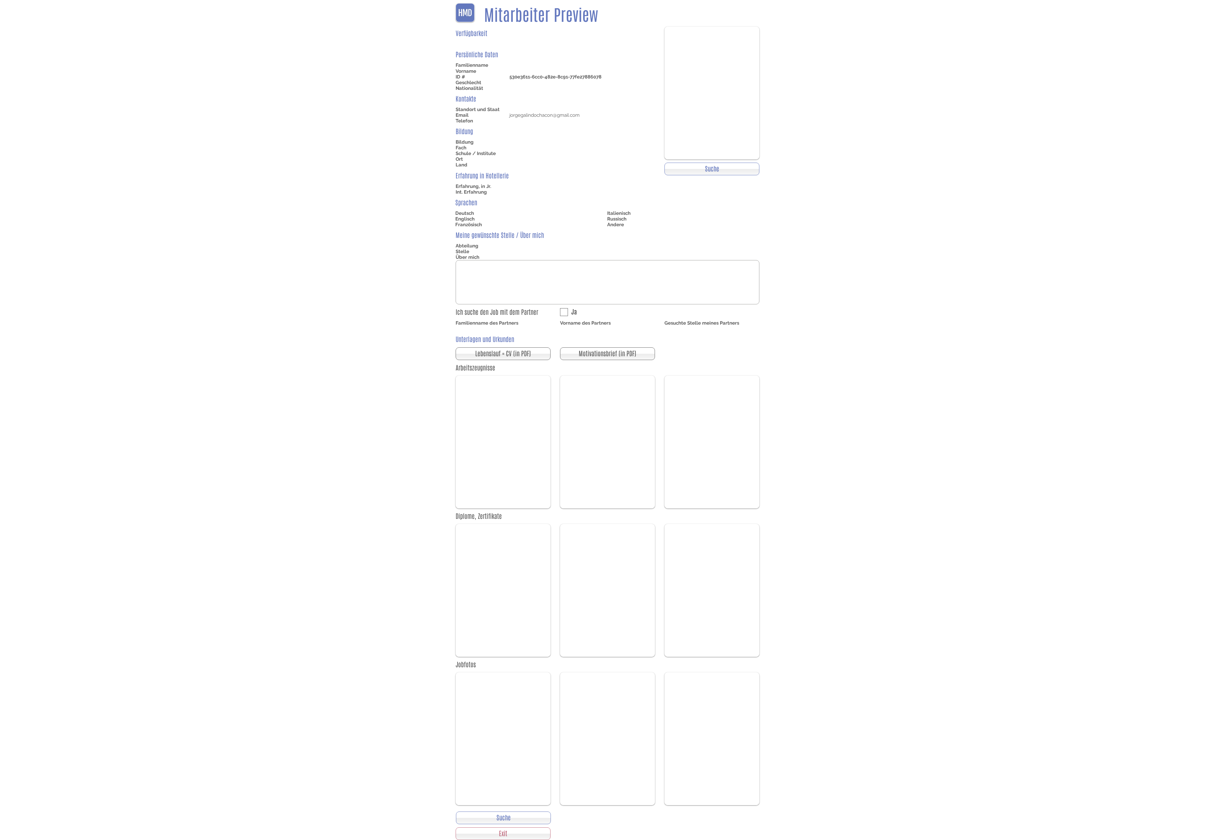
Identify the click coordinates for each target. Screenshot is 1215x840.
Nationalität (469, 88)
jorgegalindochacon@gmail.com (544, 115)
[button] (503, 353)
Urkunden (503, 339)
